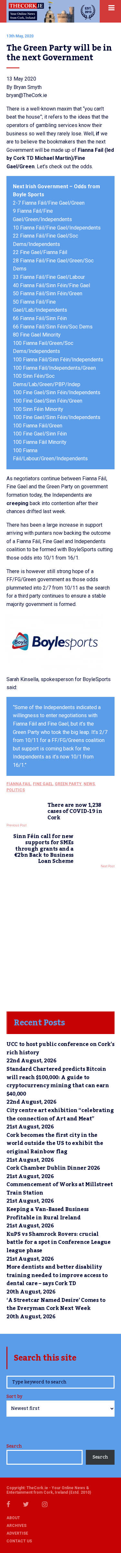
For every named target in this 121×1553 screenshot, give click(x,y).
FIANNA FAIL (18, 784)
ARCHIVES (16, 1525)
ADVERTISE (17, 1533)
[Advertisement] (60, 938)
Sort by (14, 1397)
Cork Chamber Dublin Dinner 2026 (53, 1168)
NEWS (89, 784)
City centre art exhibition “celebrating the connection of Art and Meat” (60, 1114)
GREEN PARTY (68, 784)
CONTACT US (19, 1541)
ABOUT (13, 1518)
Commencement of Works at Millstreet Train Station (59, 1188)
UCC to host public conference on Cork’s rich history (60, 1048)
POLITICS (15, 790)
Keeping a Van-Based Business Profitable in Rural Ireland (47, 1213)
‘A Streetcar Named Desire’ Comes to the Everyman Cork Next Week (56, 1304)
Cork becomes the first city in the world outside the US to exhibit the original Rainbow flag (54, 1143)
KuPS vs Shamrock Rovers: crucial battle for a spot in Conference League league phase (58, 1242)
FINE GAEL (43, 784)
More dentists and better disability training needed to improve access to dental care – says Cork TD (56, 1275)
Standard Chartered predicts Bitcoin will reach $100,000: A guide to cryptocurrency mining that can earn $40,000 (57, 1081)
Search (14, 1446)
